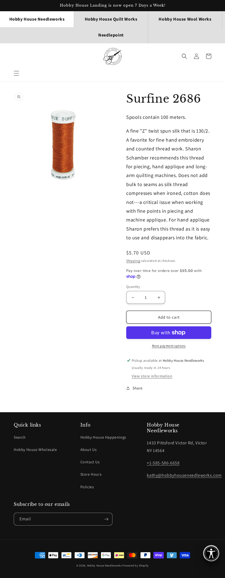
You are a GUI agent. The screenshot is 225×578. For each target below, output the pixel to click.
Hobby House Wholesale (35, 449)
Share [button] (138, 388)
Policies (87, 486)
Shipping (133, 261)
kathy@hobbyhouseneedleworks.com (184, 475)
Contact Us (90, 461)
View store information (152, 376)
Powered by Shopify (135, 565)
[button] (16, 73)
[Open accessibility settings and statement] (211, 553)
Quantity (133, 286)
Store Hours (91, 474)
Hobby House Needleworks (104, 565)
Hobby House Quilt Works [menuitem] (111, 19)
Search (20, 437)
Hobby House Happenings (103, 437)
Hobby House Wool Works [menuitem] (185, 19)
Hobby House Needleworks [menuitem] (37, 19)
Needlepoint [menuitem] (111, 35)
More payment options (169, 346)
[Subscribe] (106, 519)
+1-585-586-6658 (163, 463)
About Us (88, 449)
